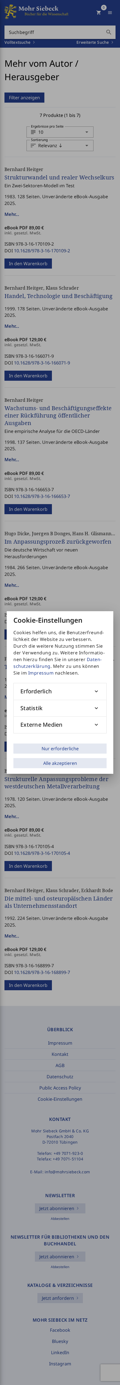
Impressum (41, 673)
